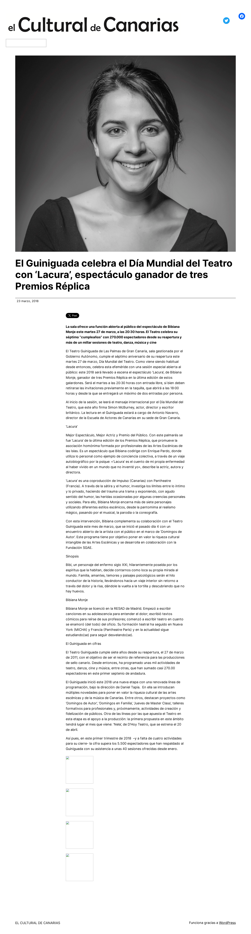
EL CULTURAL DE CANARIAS (37, 923)
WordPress (227, 923)
